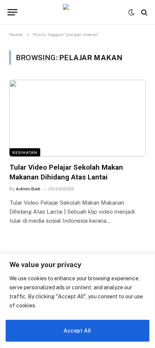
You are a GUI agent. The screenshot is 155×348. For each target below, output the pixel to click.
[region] (77, 301)
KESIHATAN (24, 152)
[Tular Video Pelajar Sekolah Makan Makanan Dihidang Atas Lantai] (77, 118)
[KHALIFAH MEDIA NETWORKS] (77, 12)
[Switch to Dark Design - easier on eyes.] (131, 12)
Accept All (77, 331)
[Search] (143, 12)
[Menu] (12, 12)
